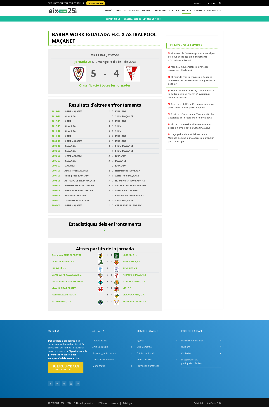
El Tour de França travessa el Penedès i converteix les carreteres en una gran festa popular (191, 80)
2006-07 (56, 160)
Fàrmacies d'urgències (148, 365)
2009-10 (56, 141)
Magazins (212, 10)
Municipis (198, 3)
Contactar (186, 353)
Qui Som (185, 346)
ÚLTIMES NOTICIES (152, 19)
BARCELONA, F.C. (132, 261)
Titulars (212, 3)
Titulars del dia (99, 340)
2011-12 (56, 131)
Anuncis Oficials (145, 359)
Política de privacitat (83, 403)
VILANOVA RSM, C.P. (134, 294)
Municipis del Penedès (103, 359)
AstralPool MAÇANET (134, 274)
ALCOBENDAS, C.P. (62, 301)
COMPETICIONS (113, 19)
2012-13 (56, 121)
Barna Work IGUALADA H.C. (67, 274)
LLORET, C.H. (130, 254)
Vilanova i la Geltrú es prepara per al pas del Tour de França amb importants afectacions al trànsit (191, 57)
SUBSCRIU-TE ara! (95, 3)
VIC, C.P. (127, 288)
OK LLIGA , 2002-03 (132, 19)
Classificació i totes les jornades (105, 85)
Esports (186, 10)
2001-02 (56, 200)
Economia (160, 10)
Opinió (109, 10)
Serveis (198, 10)
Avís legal (127, 403)
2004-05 (56, 180)
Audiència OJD (214, 403)
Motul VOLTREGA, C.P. (135, 301)
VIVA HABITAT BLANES (64, 288)
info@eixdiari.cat (189, 359)
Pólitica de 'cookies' (108, 403)
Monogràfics (98, 365)
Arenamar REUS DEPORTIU (66, 254)
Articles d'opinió (100, 346)
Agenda (140, 340)
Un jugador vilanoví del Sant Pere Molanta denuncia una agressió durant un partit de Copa (191, 138)
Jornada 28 (82, 62)
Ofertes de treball (145, 353)
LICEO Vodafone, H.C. (63, 261)
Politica (134, 10)
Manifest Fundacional (192, 340)
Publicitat (198, 403)
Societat (147, 10)
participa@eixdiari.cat (191, 363)
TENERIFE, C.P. (130, 268)
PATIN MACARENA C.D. (64, 294)
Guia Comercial (144, 346)
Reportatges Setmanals (104, 353)
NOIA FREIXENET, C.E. (134, 281)
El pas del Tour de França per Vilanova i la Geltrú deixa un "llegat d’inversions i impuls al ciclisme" (191, 94)
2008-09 (56, 150)
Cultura (174, 10)
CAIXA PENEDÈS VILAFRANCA (67, 281)
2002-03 (56, 190)
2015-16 (56, 111)
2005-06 (56, 170)
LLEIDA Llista (59, 268)
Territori (121, 10)
